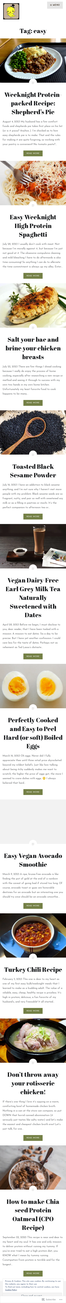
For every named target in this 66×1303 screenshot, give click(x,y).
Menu (56, 5)
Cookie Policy (11, 1290)
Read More (33, 153)
